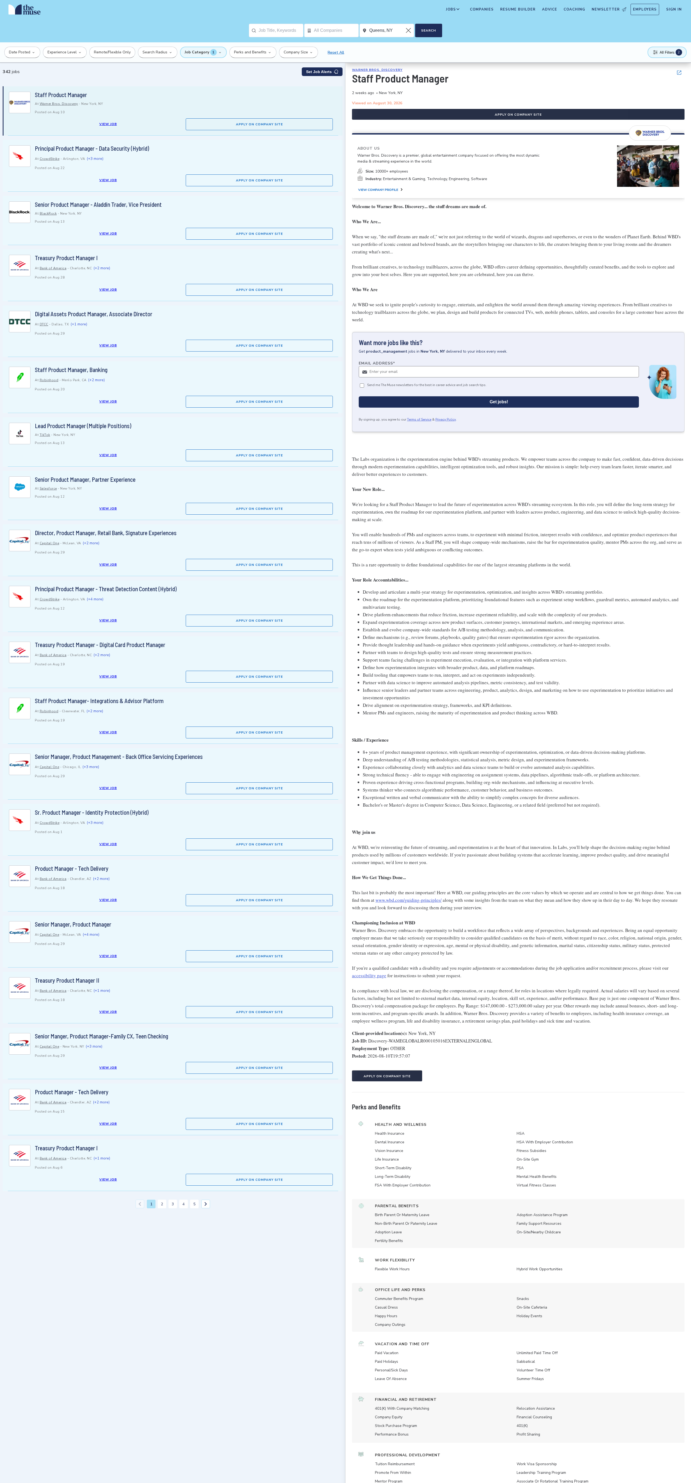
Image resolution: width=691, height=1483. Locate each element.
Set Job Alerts (319, 72)
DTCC (44, 324)
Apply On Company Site (259, 124)
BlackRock (48, 213)
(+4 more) (95, 599)
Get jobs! (499, 402)
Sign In (674, 9)
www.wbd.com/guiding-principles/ (408, 900)
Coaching (574, 9)
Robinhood (49, 380)
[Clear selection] (409, 30)
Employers (645, 9)
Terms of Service (419, 419)
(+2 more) (101, 268)
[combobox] (281, 30)
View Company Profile (378, 190)
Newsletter (606, 9)
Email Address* (377, 363)
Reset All (336, 52)
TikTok (45, 435)
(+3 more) (95, 158)
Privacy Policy (445, 419)
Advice (549, 9)
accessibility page (369, 975)
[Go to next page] (205, 1204)
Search (428, 30)
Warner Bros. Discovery (59, 104)
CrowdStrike (50, 159)
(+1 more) (78, 324)
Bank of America (53, 268)
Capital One (49, 543)
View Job (108, 124)
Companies (482, 9)
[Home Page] (24, 11)
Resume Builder (518, 9)
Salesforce (48, 488)
